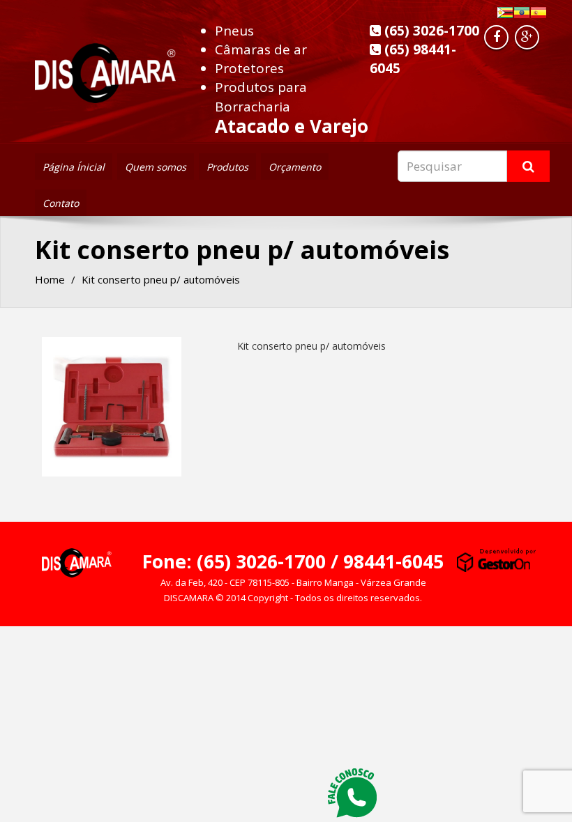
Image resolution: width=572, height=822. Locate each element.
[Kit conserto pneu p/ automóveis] (111, 406)
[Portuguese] (505, 12)
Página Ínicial (74, 166)
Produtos (227, 166)
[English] (521, 12)
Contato (61, 203)
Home (50, 279)
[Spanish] (538, 12)
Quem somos (155, 166)
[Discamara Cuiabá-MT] (105, 69)
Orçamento (295, 166)
